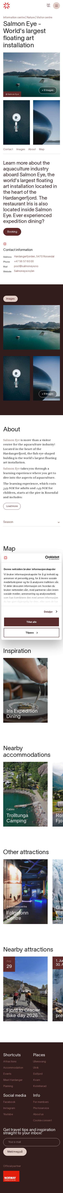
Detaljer (48, 611)
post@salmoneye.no (26, 266)
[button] (56, 5)
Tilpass (30, 632)
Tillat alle (31, 622)
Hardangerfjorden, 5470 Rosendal (34, 257)
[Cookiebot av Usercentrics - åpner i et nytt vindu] (45, 558)
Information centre (14, 18)
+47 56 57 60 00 (24, 261)
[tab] (10, 299)
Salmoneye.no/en (24, 271)
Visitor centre (44, 18)
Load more (12, 506)
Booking (12, 232)
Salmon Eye (11, 440)
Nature (31, 18)
